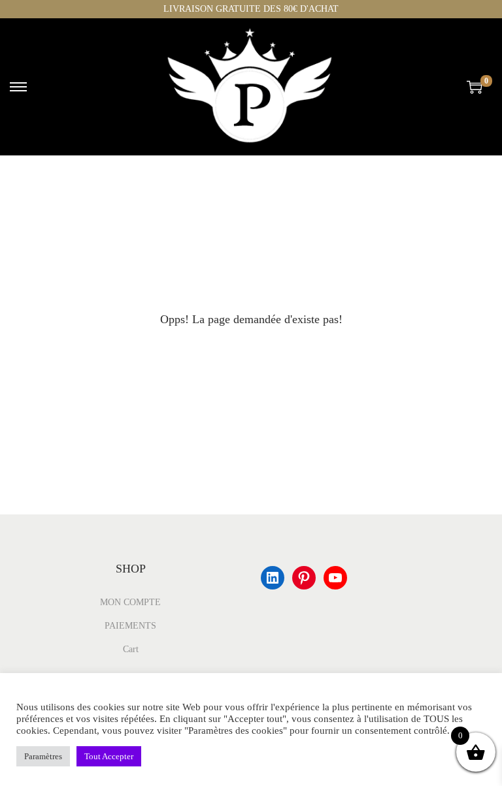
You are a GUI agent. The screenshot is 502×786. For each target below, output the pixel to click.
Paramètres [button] (43, 756)
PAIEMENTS (130, 626)
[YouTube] (335, 578)
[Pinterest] (304, 578)
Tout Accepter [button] (108, 756)
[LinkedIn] (272, 578)
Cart (131, 649)
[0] (474, 87)
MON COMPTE (130, 602)
